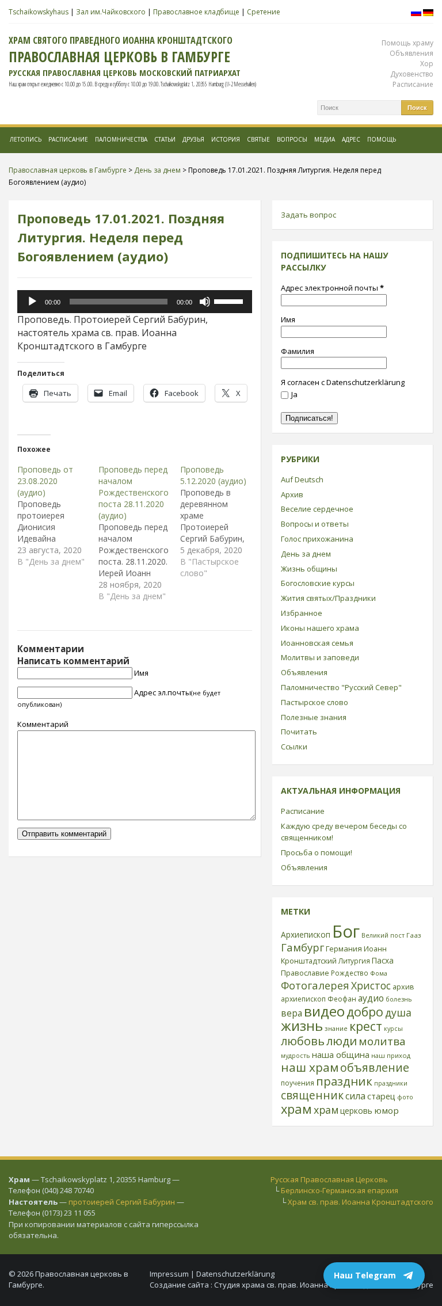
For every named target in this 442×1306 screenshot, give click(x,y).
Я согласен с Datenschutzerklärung (343, 382)
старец (381, 1096)
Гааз (413, 935)
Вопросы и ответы (315, 524)
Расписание (413, 84)
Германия (344, 948)
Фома (378, 973)
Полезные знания (313, 717)
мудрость (295, 1056)
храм (296, 1109)
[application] (134, 301)
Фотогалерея (315, 985)
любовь (303, 1041)
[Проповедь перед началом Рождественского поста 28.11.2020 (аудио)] (139, 533)
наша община (340, 1054)
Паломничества (121, 139)
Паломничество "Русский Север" (341, 687)
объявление (374, 1067)
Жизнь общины (309, 568)
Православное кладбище (196, 12)
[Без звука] (205, 301)
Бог (346, 931)
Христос (371, 985)
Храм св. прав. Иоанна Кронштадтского (360, 1202)
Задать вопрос (308, 215)
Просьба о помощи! (316, 852)
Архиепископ (305, 934)
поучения (297, 1083)
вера (291, 1013)
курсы (393, 1029)
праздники (390, 1083)
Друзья (193, 139)
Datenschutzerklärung (235, 1274)
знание (336, 1028)
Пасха (383, 960)
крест (365, 1026)
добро (364, 1011)
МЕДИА (324, 139)
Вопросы (292, 139)
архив (403, 986)
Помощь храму (407, 43)
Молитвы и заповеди (320, 657)
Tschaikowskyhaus (38, 12)
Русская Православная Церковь (329, 1179)
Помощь (381, 139)
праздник (344, 1081)
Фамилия (297, 351)
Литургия (354, 960)
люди (341, 1041)
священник (312, 1095)
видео (324, 1011)
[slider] (230, 300)
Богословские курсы (318, 583)
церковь (356, 1110)
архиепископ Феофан (318, 999)
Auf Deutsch (302, 479)
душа (398, 1012)
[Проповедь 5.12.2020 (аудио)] (220, 521)
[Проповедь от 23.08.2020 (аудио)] (57, 516)
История (225, 139)
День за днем (306, 554)
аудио (371, 998)
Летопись (25, 139)
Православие (305, 973)
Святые (258, 139)
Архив (292, 494)
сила (355, 1096)
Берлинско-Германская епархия (339, 1190)
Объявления (411, 53)
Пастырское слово (314, 702)
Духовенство (411, 74)
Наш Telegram (365, 1275)
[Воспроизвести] (32, 301)
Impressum (169, 1274)
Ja (294, 394)
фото (405, 1096)
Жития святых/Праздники (328, 598)
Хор (426, 63)
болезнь (399, 999)
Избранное (301, 613)
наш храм (309, 1067)
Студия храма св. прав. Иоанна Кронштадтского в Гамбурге (323, 1285)
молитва (382, 1041)
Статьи (165, 139)
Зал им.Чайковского (111, 12)
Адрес (351, 139)
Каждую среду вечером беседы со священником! (344, 832)
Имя (141, 673)
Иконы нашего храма (320, 628)
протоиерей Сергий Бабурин (121, 1202)
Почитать (299, 731)
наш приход (390, 1055)
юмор (386, 1110)
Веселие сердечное (317, 509)
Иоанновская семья (317, 643)
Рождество (349, 972)
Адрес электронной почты (332, 288)
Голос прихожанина (317, 539)
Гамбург (302, 947)
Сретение (263, 12)
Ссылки (294, 746)
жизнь (302, 1025)
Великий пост (383, 935)
